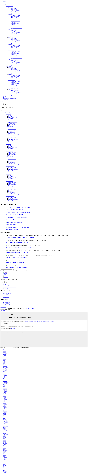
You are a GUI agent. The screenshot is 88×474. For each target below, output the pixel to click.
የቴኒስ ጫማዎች (14, 25)
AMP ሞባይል (31, 308)
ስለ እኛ (4, 96)
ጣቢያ (26, 308)
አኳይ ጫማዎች (14, 33)
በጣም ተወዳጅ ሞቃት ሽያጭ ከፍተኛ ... (15, 209)
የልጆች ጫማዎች (9, 66)
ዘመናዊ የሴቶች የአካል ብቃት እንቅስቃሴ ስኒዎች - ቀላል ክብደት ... (21, 237)
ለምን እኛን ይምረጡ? (7, 293)
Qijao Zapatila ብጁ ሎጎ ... (12, 229)
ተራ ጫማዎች (11, 7)
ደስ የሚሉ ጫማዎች (15, 23)
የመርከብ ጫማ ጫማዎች (16, 32)
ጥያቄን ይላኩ (3, 307)
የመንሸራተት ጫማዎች (15, 10)
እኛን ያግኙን (5, 99)
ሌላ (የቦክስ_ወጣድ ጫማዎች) (16, 28)
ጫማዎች (13, 24)
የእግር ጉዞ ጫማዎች (14, 30)
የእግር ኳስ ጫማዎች (15, 22)
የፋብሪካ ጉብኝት (6, 285)
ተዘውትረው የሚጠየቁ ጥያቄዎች (9, 98)
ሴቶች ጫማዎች (9, 36)
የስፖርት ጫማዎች (11, 19)
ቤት (4, 3)
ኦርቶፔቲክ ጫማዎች (15, 16)
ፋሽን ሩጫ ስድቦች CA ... (11, 219)
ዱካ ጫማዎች (13, 31)
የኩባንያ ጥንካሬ (6, 297)
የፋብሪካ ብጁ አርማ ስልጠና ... (12, 224)
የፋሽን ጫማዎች (14, 8)
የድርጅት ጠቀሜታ (6, 295)
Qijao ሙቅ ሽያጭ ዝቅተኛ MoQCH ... (15, 214)
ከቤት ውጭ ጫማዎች (12, 29)
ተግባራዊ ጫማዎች (12, 14)
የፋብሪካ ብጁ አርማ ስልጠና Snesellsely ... (15, 262)
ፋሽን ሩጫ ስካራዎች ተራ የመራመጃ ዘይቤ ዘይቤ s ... (18, 257)
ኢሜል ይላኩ (3, 310)
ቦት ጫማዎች (13, 11)
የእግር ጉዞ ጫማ (14, 9)
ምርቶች (4, 4)
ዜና (3, 97)
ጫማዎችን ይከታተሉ (15, 26)
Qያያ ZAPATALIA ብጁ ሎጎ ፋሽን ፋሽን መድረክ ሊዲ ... (19, 242)
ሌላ (11, 13)
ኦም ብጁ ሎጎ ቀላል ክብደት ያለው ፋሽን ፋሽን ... (17, 267)
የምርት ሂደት (5, 294)
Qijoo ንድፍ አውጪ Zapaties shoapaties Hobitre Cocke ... (20, 247)
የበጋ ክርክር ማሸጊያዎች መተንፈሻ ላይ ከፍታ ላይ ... (17, 252)
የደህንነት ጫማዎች (14, 17)
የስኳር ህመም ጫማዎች (15, 15)
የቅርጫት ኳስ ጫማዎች (15, 21)
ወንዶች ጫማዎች (9, 6)
